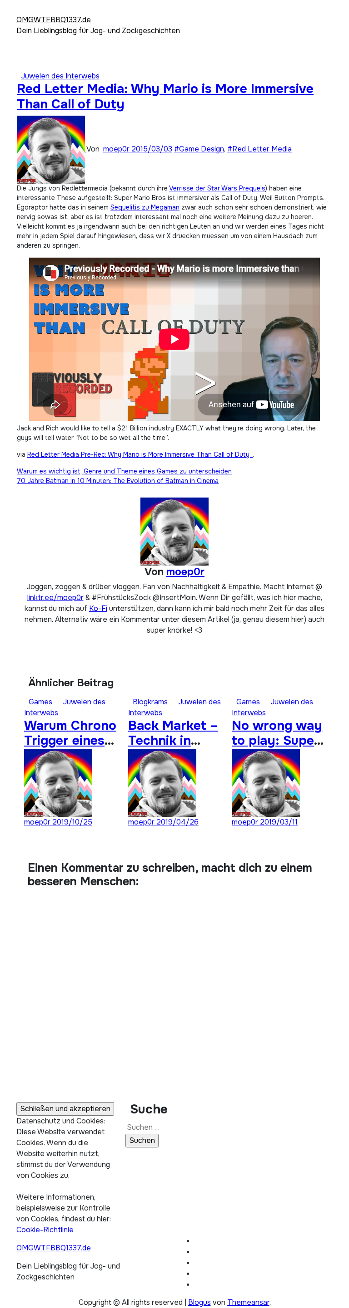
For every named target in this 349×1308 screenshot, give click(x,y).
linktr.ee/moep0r (55, 597)
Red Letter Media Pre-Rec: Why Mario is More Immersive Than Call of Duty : (140, 454)
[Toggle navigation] (22, 11)
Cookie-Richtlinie (45, 1230)
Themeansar (248, 1302)
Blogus (199, 1302)
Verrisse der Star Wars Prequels (217, 188)
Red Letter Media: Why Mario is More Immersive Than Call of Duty (165, 96)
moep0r (117, 149)
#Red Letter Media (259, 149)
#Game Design (199, 149)
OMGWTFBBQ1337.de (53, 19)
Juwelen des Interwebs (60, 76)
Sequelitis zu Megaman (144, 207)
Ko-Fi (98, 608)
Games (41, 702)
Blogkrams (151, 702)
